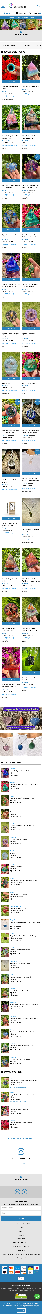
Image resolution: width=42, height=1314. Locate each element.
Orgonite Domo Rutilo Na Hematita (20, 949)
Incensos (4, 536)
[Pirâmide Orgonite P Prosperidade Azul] (31, 117)
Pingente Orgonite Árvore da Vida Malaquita (23, 798)
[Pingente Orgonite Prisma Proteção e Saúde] (31, 659)
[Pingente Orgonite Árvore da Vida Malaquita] (31, 265)
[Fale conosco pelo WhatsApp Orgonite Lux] (37, 1296)
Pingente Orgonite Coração (18, 908)
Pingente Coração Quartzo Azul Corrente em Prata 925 (25, 923)
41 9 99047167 (21, 1250)
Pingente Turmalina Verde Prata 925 (20, 963)
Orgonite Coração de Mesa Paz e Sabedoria (23, 1032)
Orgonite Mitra (14, 853)
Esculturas (5, 393)
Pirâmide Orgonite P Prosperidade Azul (21, 1045)
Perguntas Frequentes (21, 1242)
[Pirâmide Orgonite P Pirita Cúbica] (11, 560)
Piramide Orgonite (9, 45)
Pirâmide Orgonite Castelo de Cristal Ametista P (24, 771)
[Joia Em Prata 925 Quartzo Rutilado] (11, 461)
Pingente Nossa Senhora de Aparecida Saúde (23, 880)
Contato (21, 1235)
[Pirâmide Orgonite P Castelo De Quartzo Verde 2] (31, 609)
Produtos (21, 1231)
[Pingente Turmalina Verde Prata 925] (31, 510)
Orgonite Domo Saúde (16, 867)
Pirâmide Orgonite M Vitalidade (19, 1109)
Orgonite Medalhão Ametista (18, 839)
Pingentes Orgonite (27, 45)
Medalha (24, 297)
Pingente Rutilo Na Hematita (18, 895)
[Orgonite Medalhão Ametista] (31, 314)
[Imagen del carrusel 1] (21, 24)
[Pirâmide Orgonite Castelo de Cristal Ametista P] (11, 265)
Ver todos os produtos (21, 1139)
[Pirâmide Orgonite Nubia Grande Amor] (11, 117)
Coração (4, 198)
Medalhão (25, 198)
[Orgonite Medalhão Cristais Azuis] (11, 216)
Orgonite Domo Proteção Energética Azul (22, 825)
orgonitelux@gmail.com (21, 1258)
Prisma (24, 690)
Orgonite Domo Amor (16, 812)
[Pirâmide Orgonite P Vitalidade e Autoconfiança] (31, 560)
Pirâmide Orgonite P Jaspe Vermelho (21, 1123)
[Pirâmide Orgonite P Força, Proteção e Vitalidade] (11, 662)
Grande (4, 148)
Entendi (21, 1310)
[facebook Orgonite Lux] (24, 1191)
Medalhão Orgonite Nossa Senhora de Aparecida (24, 1004)
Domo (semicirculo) (7, 99)
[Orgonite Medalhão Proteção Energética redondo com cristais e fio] (11, 609)
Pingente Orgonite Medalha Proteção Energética (24, 936)
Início (21, 1227)
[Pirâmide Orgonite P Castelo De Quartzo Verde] (31, 216)
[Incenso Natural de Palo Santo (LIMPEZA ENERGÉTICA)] (11, 507)
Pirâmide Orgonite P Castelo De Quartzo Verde (24, 784)
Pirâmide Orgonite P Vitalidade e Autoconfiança (24, 1018)
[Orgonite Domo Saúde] (31, 364)
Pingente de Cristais (28, 491)
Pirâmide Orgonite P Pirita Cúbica (20, 991)
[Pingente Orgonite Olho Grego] (11, 67)
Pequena (24, 148)
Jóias (3, 492)
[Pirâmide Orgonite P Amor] (31, 67)
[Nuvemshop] (21, 1286)
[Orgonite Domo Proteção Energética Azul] (11, 314)
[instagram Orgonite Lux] (17, 1191)
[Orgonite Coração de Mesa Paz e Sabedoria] (11, 166)
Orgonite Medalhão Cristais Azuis (20, 1059)
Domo (3, 346)
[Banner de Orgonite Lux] (21, 718)
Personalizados (21, 1239)
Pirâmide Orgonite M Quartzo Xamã (20, 977)
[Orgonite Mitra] (11, 364)
